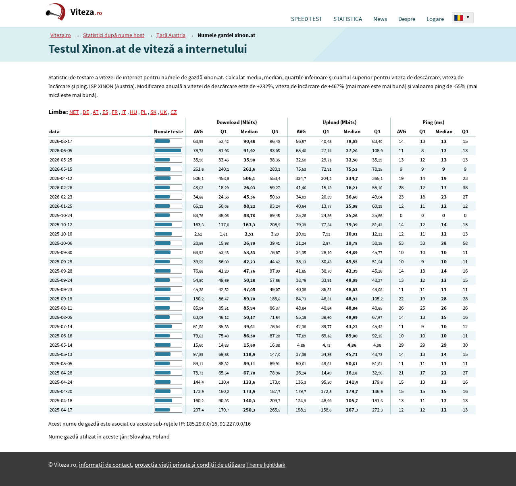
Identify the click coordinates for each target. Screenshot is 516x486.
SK (153, 112)
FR (115, 112)
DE (86, 112)
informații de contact (105, 464)
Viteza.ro (60, 35)
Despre (406, 19)
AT (96, 112)
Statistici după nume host (113, 35)
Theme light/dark (265, 465)
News (380, 19)
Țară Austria (170, 35)
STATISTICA (347, 19)
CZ (174, 112)
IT (123, 112)
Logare (435, 19)
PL (144, 112)
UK (163, 112)
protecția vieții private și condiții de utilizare (190, 464)
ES (105, 112)
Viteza (86, 11)
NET (74, 112)
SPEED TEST (306, 19)
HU (133, 112)
